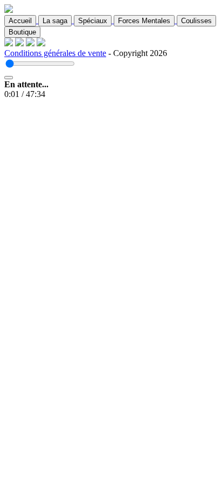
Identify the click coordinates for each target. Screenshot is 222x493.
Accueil (20, 21)
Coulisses (196, 21)
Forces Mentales (144, 21)
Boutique (22, 32)
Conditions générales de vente (55, 53)
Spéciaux (92, 21)
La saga (55, 21)
